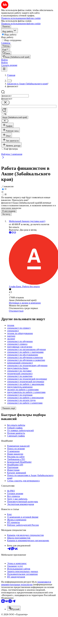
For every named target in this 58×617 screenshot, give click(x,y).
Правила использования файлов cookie (21, 23)
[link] (6, 53)
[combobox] (15, 95)
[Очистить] (5, 102)
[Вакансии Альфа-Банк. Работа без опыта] (32, 259)
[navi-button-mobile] (4, 69)
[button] (4, 60)
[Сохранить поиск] (4, 110)
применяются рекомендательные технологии (26, 583)
